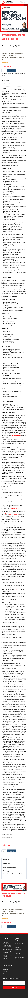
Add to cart (12, 71)
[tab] (14, 859)
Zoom (17, 589)
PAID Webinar (12, 55)
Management (13, 53)
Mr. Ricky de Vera (10, 57)
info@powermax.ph (14, 508)
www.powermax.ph (16, 435)
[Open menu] (24, 2)
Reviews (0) (6, 859)
